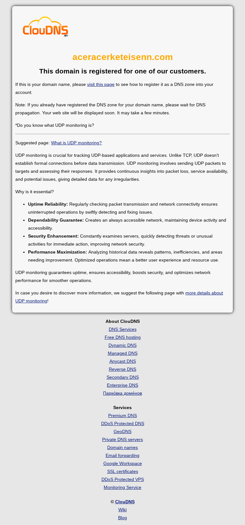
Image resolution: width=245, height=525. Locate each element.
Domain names (122, 447)
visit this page (101, 84)
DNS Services (123, 329)
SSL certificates (122, 471)
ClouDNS (125, 501)
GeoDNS (122, 431)
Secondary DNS (123, 377)
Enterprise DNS (122, 385)
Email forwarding (122, 455)
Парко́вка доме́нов (122, 393)
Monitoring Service (122, 487)
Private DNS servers (122, 439)
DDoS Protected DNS (122, 423)
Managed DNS (122, 353)
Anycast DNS (122, 361)
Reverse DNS (122, 369)
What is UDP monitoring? (76, 142)
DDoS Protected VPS (122, 479)
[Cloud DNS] (46, 28)
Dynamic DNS (122, 345)
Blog (122, 517)
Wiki (122, 509)
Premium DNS (122, 415)
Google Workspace (122, 463)
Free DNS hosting (123, 337)
